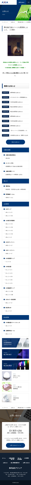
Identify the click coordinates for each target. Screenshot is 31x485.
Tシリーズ (8, 261)
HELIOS (8, 158)
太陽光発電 (7, 150)
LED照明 (6, 204)
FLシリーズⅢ (9, 276)
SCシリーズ (9, 325)
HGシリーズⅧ (9, 294)
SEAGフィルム (9, 197)
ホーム (4, 458)
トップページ (5, 407)
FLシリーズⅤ (9, 283)
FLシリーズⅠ (9, 269)
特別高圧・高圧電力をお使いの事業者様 (16, 189)
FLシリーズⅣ (9, 279)
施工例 (12, 459)
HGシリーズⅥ (9, 234)
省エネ (6, 181)
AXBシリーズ (9, 253)
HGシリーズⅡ (9, 224)
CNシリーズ (9, 237)
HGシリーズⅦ (9, 291)
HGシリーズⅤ (9, 230)
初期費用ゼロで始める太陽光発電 (14, 166)
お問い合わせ (21, 2)
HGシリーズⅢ (9, 227)
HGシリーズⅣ (9, 215)
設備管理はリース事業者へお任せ (14, 174)
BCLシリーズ (9, 302)
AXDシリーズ (9, 245)
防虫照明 (6, 317)
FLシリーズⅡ (9, 273)
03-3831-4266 (15, 430)
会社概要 (19, 459)
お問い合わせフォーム (15, 445)
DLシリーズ (9, 311)
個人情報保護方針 (15, 462)
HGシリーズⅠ (9, 212)
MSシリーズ (9, 334)
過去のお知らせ (15, 142)
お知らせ (13, 407)
